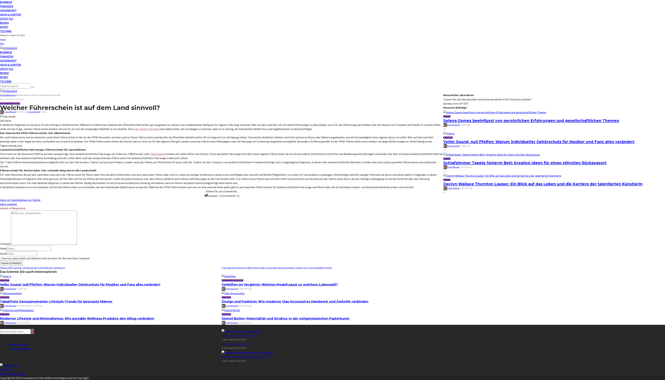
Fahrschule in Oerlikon (146, 129)
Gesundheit (8, 10)
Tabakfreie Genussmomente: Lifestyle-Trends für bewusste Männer (56, 301)
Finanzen (6, 6)
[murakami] (8, 47)
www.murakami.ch (20, 348)
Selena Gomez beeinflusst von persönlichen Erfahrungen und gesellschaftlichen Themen (531, 120)
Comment (5, 243)
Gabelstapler (157, 153)
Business (6, 2)
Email (3, 253)
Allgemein (5, 103)
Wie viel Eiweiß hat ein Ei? (236, 343)
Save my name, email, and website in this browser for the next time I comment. (46, 258)
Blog (2, 43)
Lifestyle (6, 18)
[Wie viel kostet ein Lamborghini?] (242, 331)
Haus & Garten (10, 14)
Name (3, 248)
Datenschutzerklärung (13, 373)
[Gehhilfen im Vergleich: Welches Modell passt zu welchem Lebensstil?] (229, 276)
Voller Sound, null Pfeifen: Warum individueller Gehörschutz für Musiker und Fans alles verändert (80, 285)
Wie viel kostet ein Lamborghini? (240, 335)
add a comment (8, 204)
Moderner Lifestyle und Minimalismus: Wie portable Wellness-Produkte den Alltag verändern (77, 318)
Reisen (4, 22)
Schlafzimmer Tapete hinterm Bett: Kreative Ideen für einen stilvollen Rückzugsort (524, 163)
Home (3, 39)
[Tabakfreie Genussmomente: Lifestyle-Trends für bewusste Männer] (11, 292)
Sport (4, 27)
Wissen (446, 116)
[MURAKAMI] (8, 365)
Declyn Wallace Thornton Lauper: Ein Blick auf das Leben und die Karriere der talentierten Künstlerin (542, 184)
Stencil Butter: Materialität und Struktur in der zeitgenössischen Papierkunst (285, 318)
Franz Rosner (10, 111)
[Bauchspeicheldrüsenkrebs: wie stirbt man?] (247, 352)
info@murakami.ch (17, 344)
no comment (34, 111)
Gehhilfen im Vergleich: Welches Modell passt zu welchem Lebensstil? (280, 285)
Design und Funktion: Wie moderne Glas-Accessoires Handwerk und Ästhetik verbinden (295, 301)
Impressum (6, 369)
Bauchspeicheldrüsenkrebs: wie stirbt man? (246, 356)
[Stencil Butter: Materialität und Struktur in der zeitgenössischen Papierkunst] (231, 309)
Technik (5, 31)
